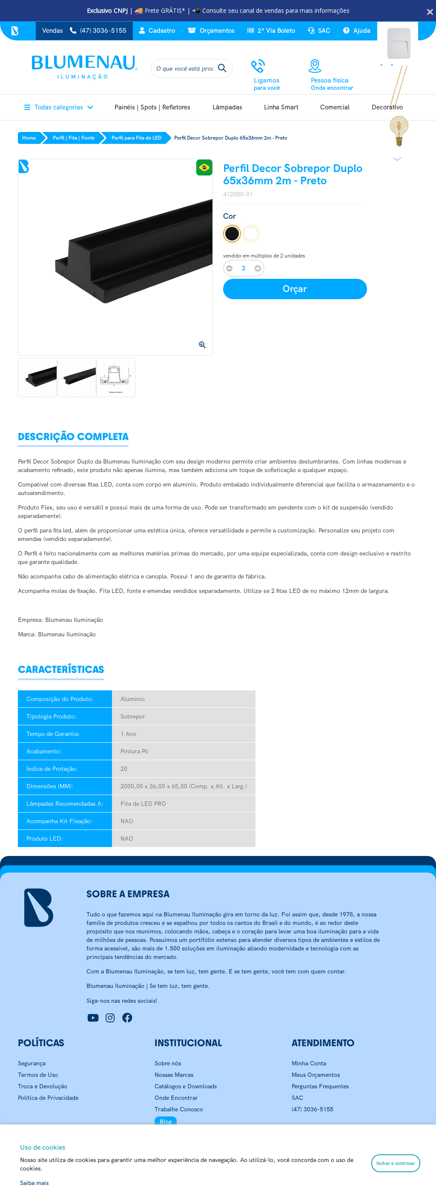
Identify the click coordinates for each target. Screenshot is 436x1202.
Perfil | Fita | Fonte (74, 138)
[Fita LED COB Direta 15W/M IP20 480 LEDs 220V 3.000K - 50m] (398, 86)
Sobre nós (168, 1063)
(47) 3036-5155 (312, 1109)
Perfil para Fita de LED (136, 138)
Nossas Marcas (174, 1075)
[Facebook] (127, 1018)
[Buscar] (222, 68)
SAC (323, 30)
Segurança (32, 1063)
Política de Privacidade (48, 1098)
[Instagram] (110, 1018)
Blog (166, 1121)
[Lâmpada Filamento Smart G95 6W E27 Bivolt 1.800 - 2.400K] (398, 130)
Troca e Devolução (42, 1086)
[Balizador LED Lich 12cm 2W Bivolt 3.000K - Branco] (398, 42)
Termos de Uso (38, 1075)
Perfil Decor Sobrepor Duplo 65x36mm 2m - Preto (230, 138)
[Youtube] (93, 1018)
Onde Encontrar (176, 1098)
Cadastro (161, 30)
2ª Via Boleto (275, 30)
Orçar (295, 289)
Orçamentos (216, 30)
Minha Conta (309, 1063)
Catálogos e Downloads (186, 1086)
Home (29, 138)
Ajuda (361, 30)
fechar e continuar (395, 1163)
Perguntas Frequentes (320, 1086)
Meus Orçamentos (316, 1075)
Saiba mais (34, 1183)
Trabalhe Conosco (179, 1109)
